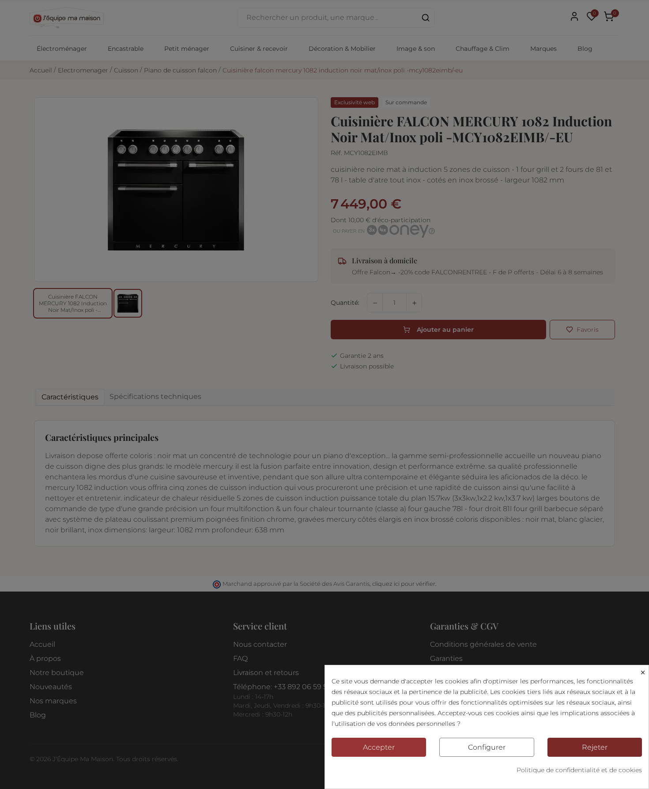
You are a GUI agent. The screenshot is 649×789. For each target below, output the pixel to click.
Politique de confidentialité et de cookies (579, 770)
